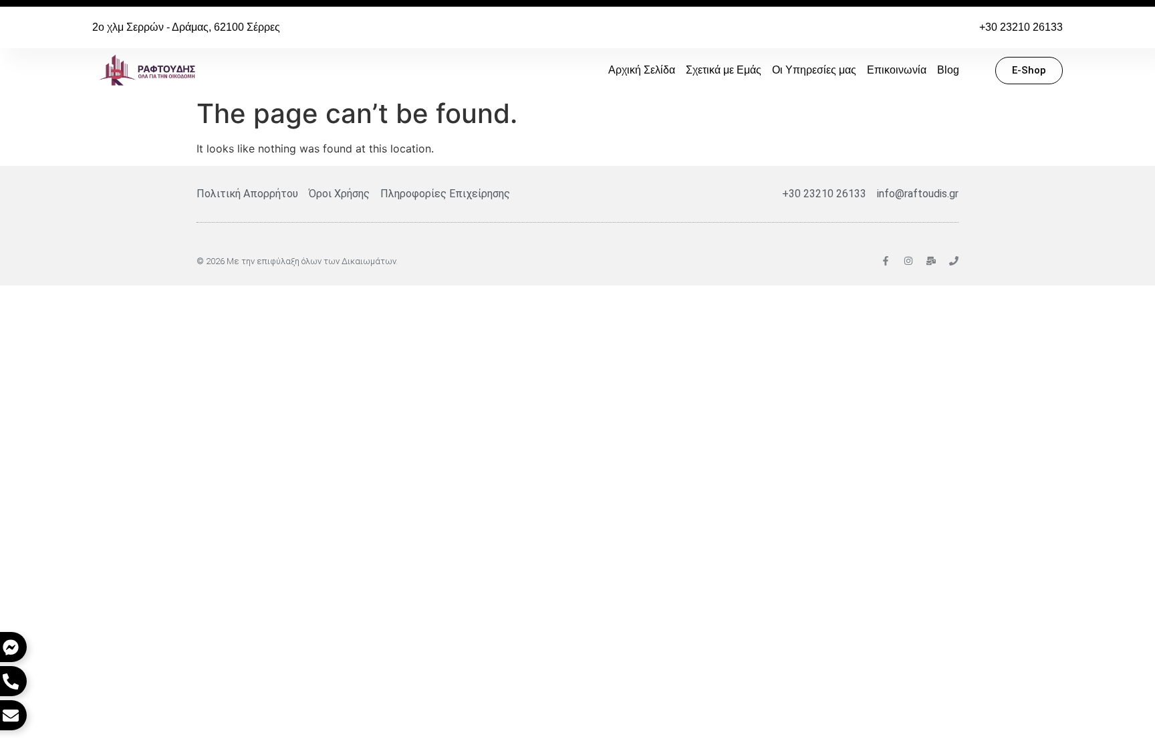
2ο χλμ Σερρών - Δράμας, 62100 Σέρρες (186, 27)
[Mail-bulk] (931, 260)
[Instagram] (908, 260)
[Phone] (953, 260)
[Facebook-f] (885, 260)
